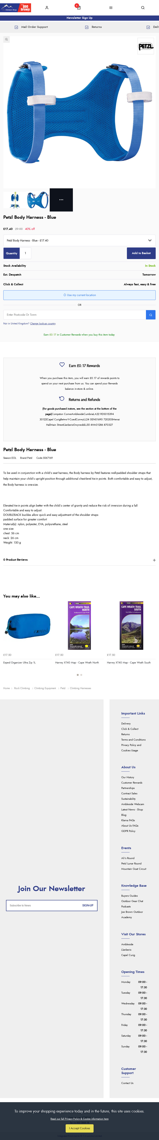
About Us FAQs (129, 826)
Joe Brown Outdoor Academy (132, 915)
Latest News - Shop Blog (132, 812)
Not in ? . (29, 323)
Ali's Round (127, 858)
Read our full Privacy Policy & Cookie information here (79, 1119)
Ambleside (127, 944)
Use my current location (81, 295)
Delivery (126, 723)
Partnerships (128, 788)
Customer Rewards (131, 783)
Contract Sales (129, 793)
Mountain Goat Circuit (133, 869)
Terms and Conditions (133, 739)
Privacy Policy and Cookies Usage (131, 748)
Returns (125, 734)
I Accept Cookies (79, 1128)
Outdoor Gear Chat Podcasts (132, 904)
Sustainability (128, 799)
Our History (127, 777)
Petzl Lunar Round (131, 863)
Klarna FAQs (128, 820)
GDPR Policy (128, 831)
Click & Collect (129, 729)
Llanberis (126, 950)
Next (152, 641)
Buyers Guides (129, 896)
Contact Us (127, 1083)
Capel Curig (128, 955)
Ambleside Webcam (132, 804)
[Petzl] (146, 46)
